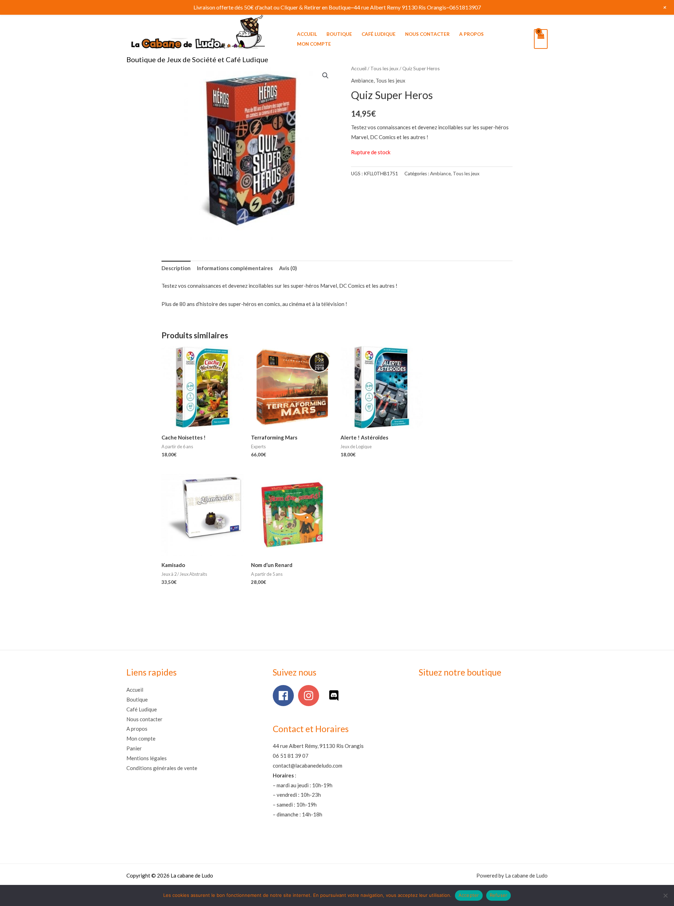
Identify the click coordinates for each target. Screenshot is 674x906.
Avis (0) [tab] (288, 268)
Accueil (307, 34)
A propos (471, 34)
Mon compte (314, 44)
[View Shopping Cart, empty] (541, 39)
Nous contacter (427, 34)
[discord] (335, 695)
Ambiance (362, 80)
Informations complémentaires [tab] (235, 268)
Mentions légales (146, 758)
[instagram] (310, 695)
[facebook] (285, 695)
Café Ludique (379, 34)
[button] (325, 75)
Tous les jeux (384, 68)
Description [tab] (176, 268)
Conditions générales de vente (161, 768)
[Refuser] (665, 895)
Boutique (339, 34)
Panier (134, 748)
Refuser (499, 895)
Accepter (468, 895)
